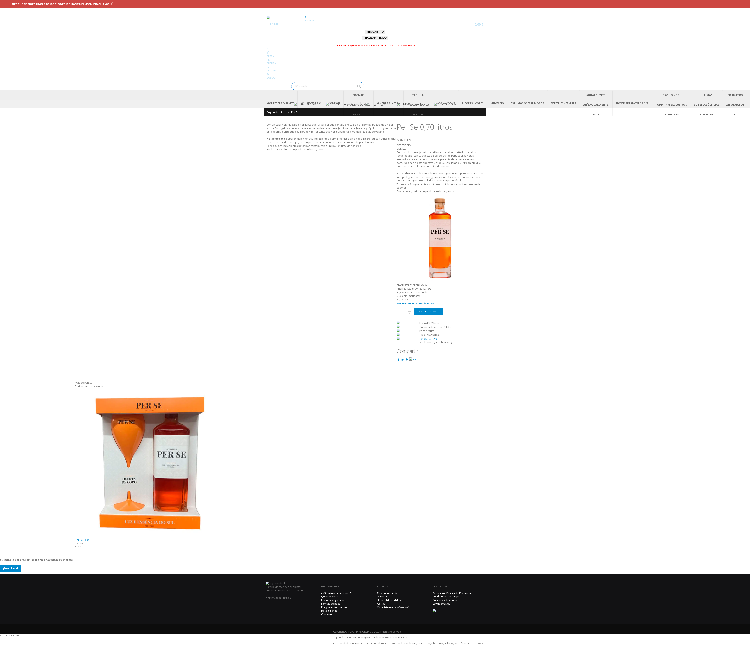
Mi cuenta (382, 596)
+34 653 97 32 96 (428, 339)
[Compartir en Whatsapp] (410, 359)
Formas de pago (330, 603)
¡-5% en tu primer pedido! (336, 593)
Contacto (326, 614)
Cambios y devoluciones (447, 600)
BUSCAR (271, 77)
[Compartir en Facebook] (398, 359)
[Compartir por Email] (414, 359)
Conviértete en (392, 607)
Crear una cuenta (387, 593)
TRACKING (273, 70)
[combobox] (327, 86)
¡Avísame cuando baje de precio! (416, 303)
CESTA (270, 56)
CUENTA (271, 63)
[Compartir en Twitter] (402, 359)
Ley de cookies (441, 603)
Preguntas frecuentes (334, 607)
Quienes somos (330, 596)
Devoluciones (329, 610)
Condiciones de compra (447, 596)
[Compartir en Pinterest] (406, 359)
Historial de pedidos (389, 600)
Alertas (381, 603)
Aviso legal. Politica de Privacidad (452, 593)
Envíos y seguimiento (333, 600)
